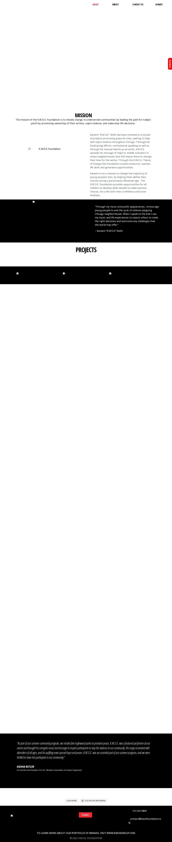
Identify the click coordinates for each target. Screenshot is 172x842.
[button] (85, 815)
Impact (115, 4)
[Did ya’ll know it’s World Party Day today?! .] (30, 792)
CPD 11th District (35, 722)
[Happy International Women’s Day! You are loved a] (142, 795)
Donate (159, 4)
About (96, 4)
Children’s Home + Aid (35, 716)
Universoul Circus (136, 722)
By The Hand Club (35, 698)
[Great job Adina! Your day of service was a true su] (67, 792)
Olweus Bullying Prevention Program (85, 719)
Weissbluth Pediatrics (136, 728)
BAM (35, 686)
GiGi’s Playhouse (86, 686)
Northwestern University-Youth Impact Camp (86, 706)
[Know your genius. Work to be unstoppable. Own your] (142, 792)
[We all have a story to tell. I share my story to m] (30, 795)
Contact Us (137, 4)
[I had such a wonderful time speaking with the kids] (105, 795)
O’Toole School (85, 713)
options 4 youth (86, 725)
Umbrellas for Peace (136, 716)
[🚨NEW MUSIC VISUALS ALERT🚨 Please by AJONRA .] (105, 792)
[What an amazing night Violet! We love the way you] (67, 795)
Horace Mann (85, 692)
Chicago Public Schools (35, 704)
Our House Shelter (136, 686)
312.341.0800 (139, 810)
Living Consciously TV (86, 698)
